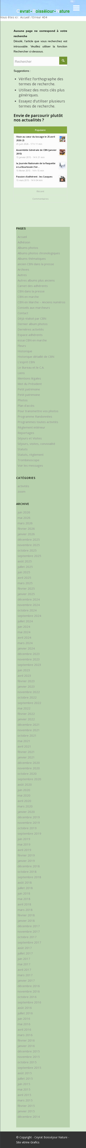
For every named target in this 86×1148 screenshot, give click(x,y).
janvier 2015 (26, 1111)
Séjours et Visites (30, 438)
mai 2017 (24, 964)
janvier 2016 (26, 1046)
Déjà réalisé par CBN (32, 318)
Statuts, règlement (31, 455)
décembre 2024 (29, 599)
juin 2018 (24, 893)
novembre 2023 (29, 659)
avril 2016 (24, 1029)
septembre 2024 (29, 616)
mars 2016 (25, 1035)
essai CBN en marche (32, 340)
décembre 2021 (29, 725)
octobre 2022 (27, 697)
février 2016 (26, 1040)
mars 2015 (25, 1100)
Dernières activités (31, 329)
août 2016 (25, 1008)
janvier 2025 (26, 594)
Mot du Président (30, 384)
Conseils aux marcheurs (34, 308)
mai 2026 (24, 518)
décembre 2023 (29, 654)
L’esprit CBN (26, 362)
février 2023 (26, 681)
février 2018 (26, 915)
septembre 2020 (29, 779)
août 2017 (25, 948)
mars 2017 (25, 975)
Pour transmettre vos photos (38, 411)
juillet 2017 (25, 953)
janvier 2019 (26, 861)
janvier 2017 (26, 980)
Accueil (24, 17)
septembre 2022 (29, 703)
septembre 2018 (29, 877)
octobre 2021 (27, 735)
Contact (23, 313)
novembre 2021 (29, 730)
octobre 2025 (27, 550)
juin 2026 (24, 512)
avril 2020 (24, 801)
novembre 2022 (29, 692)
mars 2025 (25, 583)
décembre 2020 (29, 763)
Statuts (23, 449)
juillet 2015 (25, 1078)
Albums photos (28, 248)
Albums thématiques (32, 259)
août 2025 (25, 561)
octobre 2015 (27, 1062)
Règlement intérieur (31, 427)
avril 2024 (24, 637)
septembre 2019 (29, 833)
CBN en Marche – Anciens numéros (41, 302)
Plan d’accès (26, 406)
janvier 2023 (26, 686)
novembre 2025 (29, 545)
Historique (25, 351)
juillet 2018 (25, 888)
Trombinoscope (28, 460)
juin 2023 (24, 670)
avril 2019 (24, 850)
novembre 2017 (29, 931)
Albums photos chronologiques (39, 253)
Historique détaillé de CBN (36, 357)
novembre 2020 (29, 768)
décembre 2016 (29, 986)
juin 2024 (24, 627)
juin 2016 (24, 1019)
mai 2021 (24, 741)
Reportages (26, 433)
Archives (23, 269)
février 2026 (26, 529)
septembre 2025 (29, 556)
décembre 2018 (29, 866)
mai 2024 (24, 632)
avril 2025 (24, 578)
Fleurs (22, 346)
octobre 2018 (27, 872)
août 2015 (25, 1073)
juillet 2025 (25, 567)
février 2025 (26, 588)
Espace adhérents (30, 335)
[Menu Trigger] (76, 7)
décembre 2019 (29, 817)
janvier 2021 (26, 757)
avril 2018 (24, 904)
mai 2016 (24, 1024)
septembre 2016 (29, 1002)
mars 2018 (25, 910)
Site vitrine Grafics (27, 1142)
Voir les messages (30, 465)
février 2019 (26, 855)
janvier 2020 (26, 812)
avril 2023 (24, 676)
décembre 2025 (29, 539)
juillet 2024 (25, 621)
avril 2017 (24, 970)
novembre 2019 (29, 823)
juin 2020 (24, 790)
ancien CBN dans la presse (36, 264)
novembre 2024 (29, 605)
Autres (22, 275)
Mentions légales (29, 378)
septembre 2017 (29, 942)
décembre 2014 (29, 1117)
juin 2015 (24, 1084)
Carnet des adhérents (33, 286)
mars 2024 (25, 643)
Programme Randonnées (35, 416)
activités (23, 486)
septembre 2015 (29, 1068)
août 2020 (25, 784)
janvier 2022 (26, 719)
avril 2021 (24, 746)
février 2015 (26, 1106)
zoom (21, 491)
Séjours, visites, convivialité (36, 444)
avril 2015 (24, 1095)
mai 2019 (24, 844)
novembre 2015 (29, 1057)
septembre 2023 (29, 665)
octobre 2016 (27, 997)
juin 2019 (24, 839)
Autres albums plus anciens (36, 280)
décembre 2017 (29, 926)
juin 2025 (24, 572)
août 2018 (25, 882)
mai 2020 (24, 795)
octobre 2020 (27, 774)
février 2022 (26, 714)
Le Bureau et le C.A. (31, 367)
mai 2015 (24, 1089)
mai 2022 (24, 708)
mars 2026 (25, 523)
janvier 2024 (26, 648)
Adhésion (24, 242)
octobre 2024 (27, 610)
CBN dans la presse (31, 291)
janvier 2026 (26, 534)
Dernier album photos (33, 324)
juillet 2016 (25, 1013)
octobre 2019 (27, 828)
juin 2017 (24, 959)
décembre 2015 (29, 1051)
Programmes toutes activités (38, 422)
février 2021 (26, 752)
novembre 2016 (29, 991)
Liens (21, 373)
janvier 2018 (26, 921)
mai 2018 (24, 899)
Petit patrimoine (29, 389)
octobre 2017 (27, 937)
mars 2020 (25, 806)
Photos (23, 400)
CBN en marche (28, 297)
